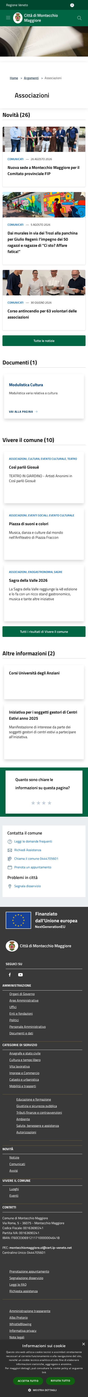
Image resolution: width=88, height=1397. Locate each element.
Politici (14, 1020)
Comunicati (16, 159)
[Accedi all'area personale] (72, 5)
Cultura (33, 459)
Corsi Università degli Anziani (34, 673)
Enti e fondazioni (21, 1013)
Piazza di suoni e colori (28, 523)
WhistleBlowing (20, 1324)
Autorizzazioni (26, 1132)
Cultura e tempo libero (25, 1059)
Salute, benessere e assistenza (37, 1125)
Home (14, 77)
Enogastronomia (40, 572)
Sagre (58, 572)
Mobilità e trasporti (22, 1086)
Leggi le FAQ (18, 1284)
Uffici (13, 1006)
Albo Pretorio (18, 1317)
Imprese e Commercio (24, 1072)
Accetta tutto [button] (28, 1381)
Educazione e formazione (33, 1099)
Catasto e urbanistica (24, 1079)
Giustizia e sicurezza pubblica (36, 1105)
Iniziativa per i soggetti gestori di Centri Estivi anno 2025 (43, 715)
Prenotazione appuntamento (29, 1271)
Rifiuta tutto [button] (60, 1380)
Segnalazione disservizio (26, 1277)
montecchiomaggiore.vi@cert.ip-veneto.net (40, 1247)
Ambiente (23, 1119)
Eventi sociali (38, 515)
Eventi (13, 1195)
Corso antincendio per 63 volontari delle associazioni (42, 314)
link (44, 1372)
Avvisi (13, 1170)
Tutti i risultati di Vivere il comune (44, 631)
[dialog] (44, 1368)
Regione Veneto (17, 4)
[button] (44, 1390)
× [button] (83, 1344)
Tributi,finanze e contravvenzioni (39, 1112)
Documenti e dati (21, 1033)
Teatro (72, 459)
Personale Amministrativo (27, 1026)
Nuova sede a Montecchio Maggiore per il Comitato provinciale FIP (43, 170)
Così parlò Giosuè (24, 467)
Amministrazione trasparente (29, 1310)
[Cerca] (79, 18)
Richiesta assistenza (23, 1291)
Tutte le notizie (44, 340)
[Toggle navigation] (8, 17)
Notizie (14, 1157)
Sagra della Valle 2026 (28, 580)
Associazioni (18, 459)
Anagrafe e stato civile (25, 1053)
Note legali (16, 1337)
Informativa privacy (22, 1330)
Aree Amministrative (23, 1000)
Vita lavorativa (19, 1066)
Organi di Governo (22, 993)
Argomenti (31, 77)
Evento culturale (53, 459)
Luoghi (14, 1188)
